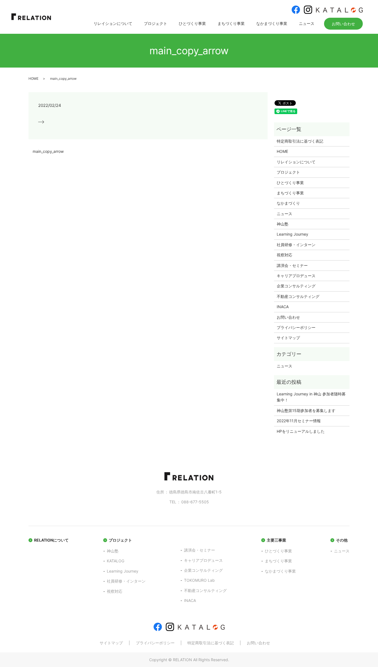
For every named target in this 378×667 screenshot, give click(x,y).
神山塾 (282, 224)
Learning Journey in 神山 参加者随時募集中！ (311, 397)
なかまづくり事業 (271, 23)
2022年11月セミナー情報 (299, 420)
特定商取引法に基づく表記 (300, 141)
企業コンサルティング (296, 286)
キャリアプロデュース (296, 275)
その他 (342, 540)
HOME (33, 78)
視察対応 (284, 255)
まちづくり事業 (231, 23)
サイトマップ (288, 337)
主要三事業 (276, 540)
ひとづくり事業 (192, 23)
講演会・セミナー (292, 265)
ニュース (306, 23)
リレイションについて (113, 23)
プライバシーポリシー (296, 327)
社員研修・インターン (296, 244)
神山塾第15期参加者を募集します (306, 410)
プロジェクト (155, 23)
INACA (283, 306)
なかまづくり (288, 203)
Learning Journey (292, 234)
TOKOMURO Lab (199, 580)
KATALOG (115, 560)
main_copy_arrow (48, 151)
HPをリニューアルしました (301, 431)
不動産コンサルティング (298, 296)
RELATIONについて (51, 540)
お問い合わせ (343, 23)
